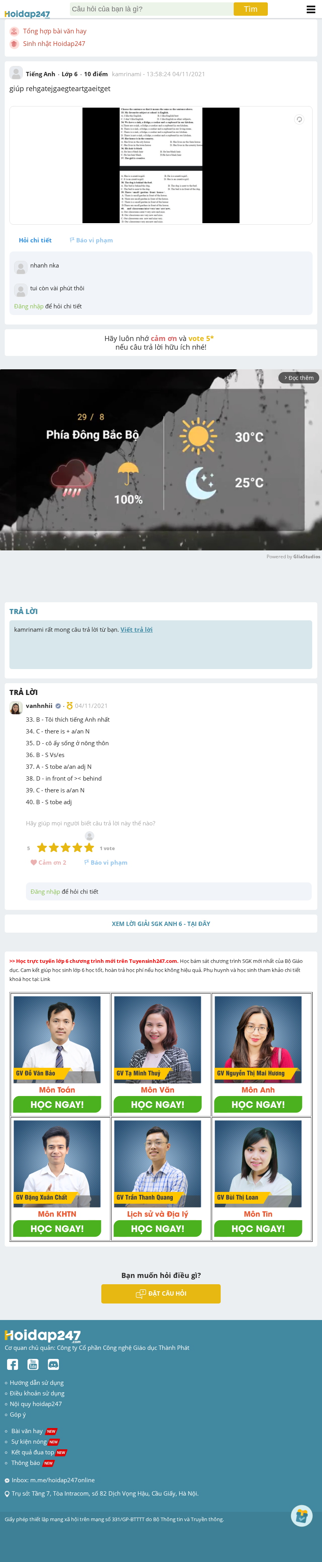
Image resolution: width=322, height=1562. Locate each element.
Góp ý (18, 1414)
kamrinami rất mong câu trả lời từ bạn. (83, 629)
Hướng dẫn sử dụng (37, 1382)
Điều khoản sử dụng (37, 1393)
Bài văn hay (32, 1431)
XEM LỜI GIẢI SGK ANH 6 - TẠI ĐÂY (161, 924)
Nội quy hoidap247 (36, 1404)
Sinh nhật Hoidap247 (54, 43)
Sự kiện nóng (34, 1441)
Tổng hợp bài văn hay (54, 31)
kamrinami (126, 74)
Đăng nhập (29, 306)
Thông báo (32, 1463)
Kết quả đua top (38, 1452)
